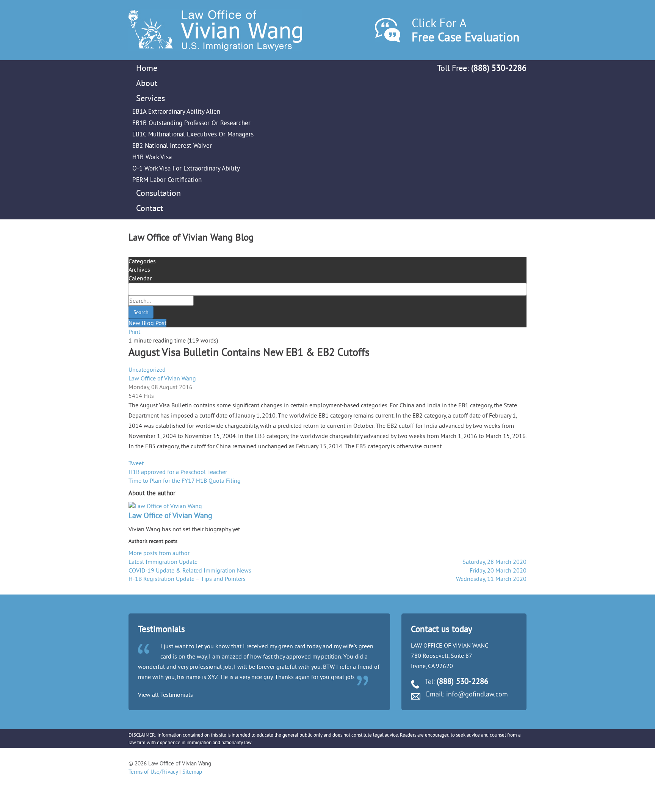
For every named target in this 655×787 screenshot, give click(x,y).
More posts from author (159, 553)
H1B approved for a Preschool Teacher (177, 472)
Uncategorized (147, 369)
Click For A (466, 29)
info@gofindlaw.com (477, 694)
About (146, 83)
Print (134, 331)
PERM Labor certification (167, 179)
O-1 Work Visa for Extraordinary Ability (186, 168)
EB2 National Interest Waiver (172, 145)
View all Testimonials (165, 694)
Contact (149, 208)
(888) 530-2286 (499, 68)
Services (150, 98)
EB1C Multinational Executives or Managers (193, 134)
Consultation (158, 193)
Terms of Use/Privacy (153, 771)
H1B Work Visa (152, 157)
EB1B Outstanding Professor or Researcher (191, 123)
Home (146, 68)
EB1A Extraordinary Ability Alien (176, 111)
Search (141, 312)
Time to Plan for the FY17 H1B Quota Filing (184, 480)
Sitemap (192, 771)
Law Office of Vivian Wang (162, 378)
